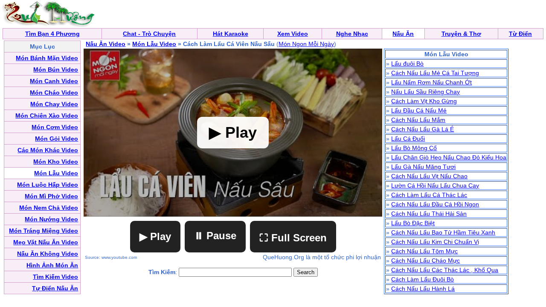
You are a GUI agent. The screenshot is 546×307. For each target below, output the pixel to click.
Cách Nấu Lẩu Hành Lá (423, 288)
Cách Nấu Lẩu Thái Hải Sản (429, 213)
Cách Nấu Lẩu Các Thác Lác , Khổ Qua (444, 269)
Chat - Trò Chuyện (149, 33)
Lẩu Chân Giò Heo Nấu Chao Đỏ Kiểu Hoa (448, 157)
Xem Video (292, 33)
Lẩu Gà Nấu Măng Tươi (423, 166)
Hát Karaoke (230, 33)
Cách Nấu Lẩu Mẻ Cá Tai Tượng (435, 73)
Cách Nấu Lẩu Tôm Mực (424, 251)
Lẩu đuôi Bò (407, 63)
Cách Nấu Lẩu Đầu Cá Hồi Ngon (435, 204)
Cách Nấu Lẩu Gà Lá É (422, 129)
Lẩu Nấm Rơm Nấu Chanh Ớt (431, 82)
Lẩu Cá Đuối (408, 138)
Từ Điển (520, 33)
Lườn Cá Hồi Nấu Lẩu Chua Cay (435, 185)
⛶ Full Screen (293, 237)
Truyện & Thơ (461, 33)
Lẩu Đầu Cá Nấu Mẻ (419, 110)
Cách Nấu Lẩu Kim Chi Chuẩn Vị (435, 241)
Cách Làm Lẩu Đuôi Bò (422, 279)
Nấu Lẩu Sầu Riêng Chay (425, 91)
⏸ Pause (215, 235)
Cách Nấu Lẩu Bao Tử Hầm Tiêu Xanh (443, 232)
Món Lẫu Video (154, 44)
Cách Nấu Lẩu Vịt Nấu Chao (429, 176)
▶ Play (155, 236)
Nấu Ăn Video (105, 44)
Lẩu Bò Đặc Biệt (413, 223)
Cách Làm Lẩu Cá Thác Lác (429, 194)
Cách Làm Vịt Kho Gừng (424, 101)
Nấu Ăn (403, 33)
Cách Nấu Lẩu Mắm (418, 119)
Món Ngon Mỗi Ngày (306, 44)
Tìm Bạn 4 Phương (52, 33)
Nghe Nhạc (352, 33)
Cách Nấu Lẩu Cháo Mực (425, 260)
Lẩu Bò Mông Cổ (414, 148)
